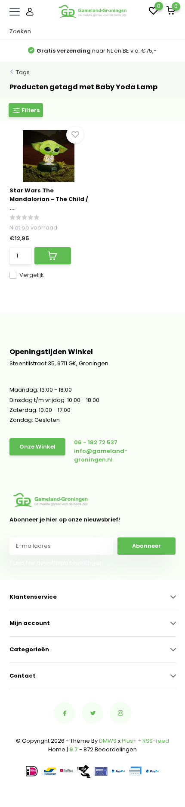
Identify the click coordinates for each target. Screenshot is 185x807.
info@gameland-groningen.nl (101, 455)
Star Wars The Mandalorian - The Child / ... (48, 199)
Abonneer (146, 546)
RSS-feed (155, 741)
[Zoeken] (171, 31)
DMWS (108, 741)
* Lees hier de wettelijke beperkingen (55, 562)
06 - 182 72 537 (95, 442)
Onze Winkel (37, 447)
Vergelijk (31, 275)
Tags (23, 72)
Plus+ (129, 741)
